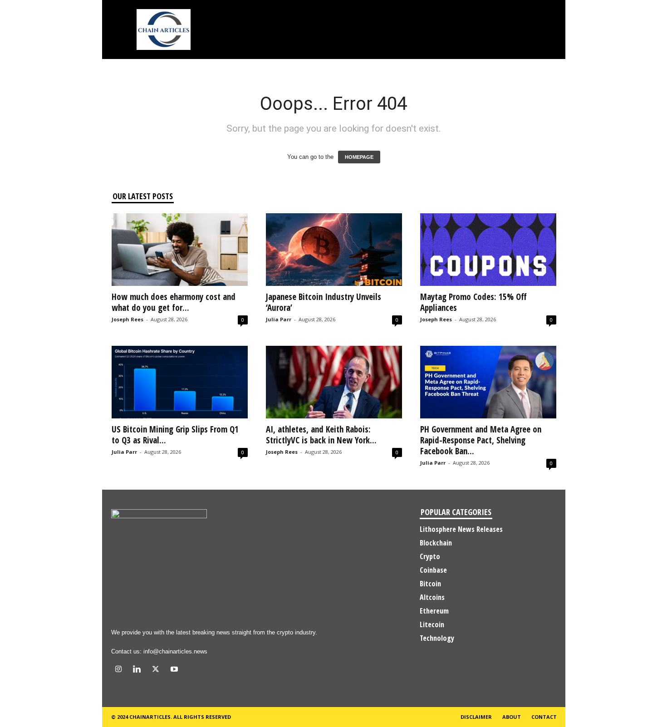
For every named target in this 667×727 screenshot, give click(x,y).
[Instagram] (120, 670)
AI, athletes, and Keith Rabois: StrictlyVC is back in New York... (321, 434)
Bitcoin (430, 584)
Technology (437, 638)
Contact (544, 716)
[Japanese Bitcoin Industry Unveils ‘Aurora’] (334, 249)
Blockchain (436, 543)
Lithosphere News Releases (461, 529)
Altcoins (432, 597)
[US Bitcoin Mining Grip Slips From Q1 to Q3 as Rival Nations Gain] (180, 382)
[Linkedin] (139, 670)
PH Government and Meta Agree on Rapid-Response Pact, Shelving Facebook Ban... (480, 440)
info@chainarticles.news (175, 651)
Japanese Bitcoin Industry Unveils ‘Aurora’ (323, 302)
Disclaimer (476, 716)
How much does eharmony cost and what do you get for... (173, 302)
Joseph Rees (127, 319)
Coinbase (433, 570)
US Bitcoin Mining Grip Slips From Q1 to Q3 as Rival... (175, 434)
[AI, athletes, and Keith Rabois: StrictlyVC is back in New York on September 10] (334, 382)
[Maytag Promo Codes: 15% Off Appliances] (488, 249)
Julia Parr (278, 319)
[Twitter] (157, 670)
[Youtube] (175, 670)
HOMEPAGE (359, 157)
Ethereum (434, 611)
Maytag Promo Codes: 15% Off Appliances (473, 302)
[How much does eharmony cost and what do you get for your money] (180, 249)
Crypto (430, 556)
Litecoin (432, 624)
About (511, 716)
